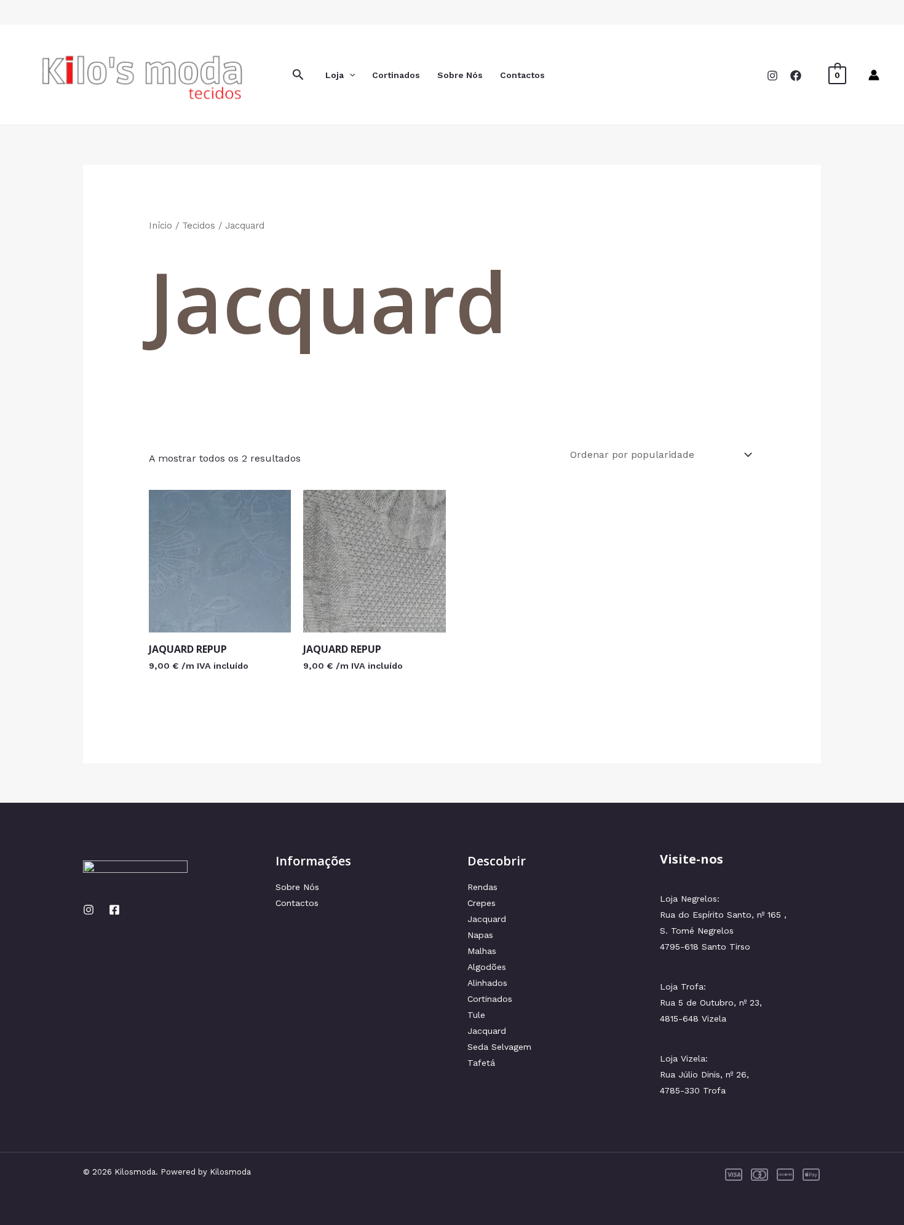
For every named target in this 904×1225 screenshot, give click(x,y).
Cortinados (396, 75)
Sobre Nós (460, 75)
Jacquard (486, 919)
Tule (476, 1015)
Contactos (522, 75)
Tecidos (198, 225)
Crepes (481, 903)
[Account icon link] (873, 75)
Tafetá (481, 1063)
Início (160, 225)
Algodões (486, 967)
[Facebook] (795, 75)
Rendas (482, 887)
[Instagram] (772, 75)
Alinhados (487, 983)
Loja (334, 75)
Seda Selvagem (499, 1047)
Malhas (481, 951)
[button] (298, 75)
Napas (480, 935)
